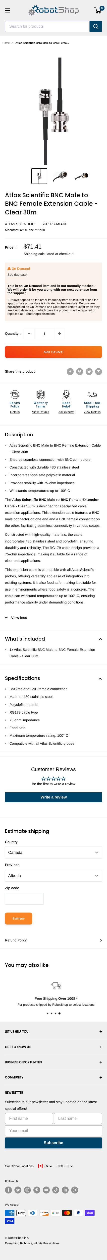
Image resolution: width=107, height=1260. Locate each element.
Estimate (18, 918)
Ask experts (66, 412)
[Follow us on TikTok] (55, 1190)
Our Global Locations (19, 1166)
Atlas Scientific (19, 224)
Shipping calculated (39, 254)
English (62, 1166)
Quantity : (13, 333)
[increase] (59, 333)
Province (12, 865)
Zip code (12, 888)
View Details (40, 412)
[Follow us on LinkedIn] (65, 1190)
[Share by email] (98, 371)
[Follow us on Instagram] (27, 1190)
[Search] (96, 26)
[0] (98, 10)
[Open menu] (7, 10)
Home (6, 42)
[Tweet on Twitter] (89, 371)
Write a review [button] (54, 797)
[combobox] (47, 26)
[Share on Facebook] (70, 371)
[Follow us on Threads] (74, 1190)
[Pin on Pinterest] (79, 371)
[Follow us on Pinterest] (36, 1190)
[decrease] (29, 333)
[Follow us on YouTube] (46, 1190)
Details (15, 412)
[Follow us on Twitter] (17, 1190)
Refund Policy (16, 940)
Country (11, 842)
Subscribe (53, 1143)
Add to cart (54, 352)
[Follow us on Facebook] (8, 1190)
